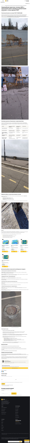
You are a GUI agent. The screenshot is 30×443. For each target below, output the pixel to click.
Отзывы (2, 425)
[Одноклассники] (2, 371)
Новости (2, 422)
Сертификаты (16, 410)
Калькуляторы (16, 415)
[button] (3, 1)
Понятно (20, 441)
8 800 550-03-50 (18, 420)
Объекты (2, 420)
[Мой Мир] (3, 371)
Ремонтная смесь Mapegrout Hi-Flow (24, 245)
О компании (2, 419)
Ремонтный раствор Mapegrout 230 (5, 260)
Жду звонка (13, 393)
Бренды (2, 428)
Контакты (2, 430)
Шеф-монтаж (16, 412)
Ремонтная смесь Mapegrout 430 (14, 245)
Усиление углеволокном (4, 407)
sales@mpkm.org (27, 3)
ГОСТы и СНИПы (17, 407)
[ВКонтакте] (1, 371)
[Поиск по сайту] (24, 1)
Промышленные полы (3, 412)
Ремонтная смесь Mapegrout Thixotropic (5, 245)
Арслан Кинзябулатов (7, 361)
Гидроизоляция (3, 410)
